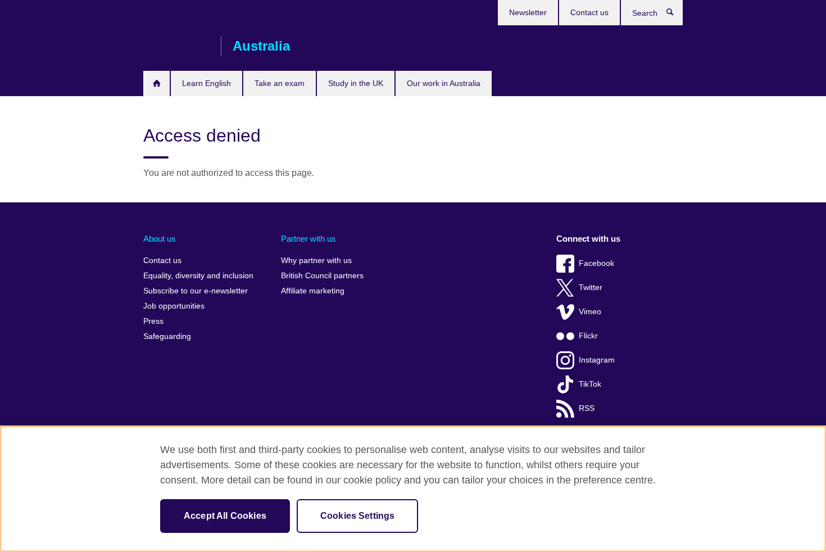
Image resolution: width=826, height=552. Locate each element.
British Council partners (322, 276)
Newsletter (528, 12)
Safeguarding (167, 336)
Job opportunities (174, 306)
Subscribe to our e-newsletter (195, 291)
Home (156, 83)
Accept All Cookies (225, 516)
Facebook (596, 263)
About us (159, 238)
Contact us (589, 12)
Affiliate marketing (312, 291)
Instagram (597, 360)
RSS (586, 408)
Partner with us (308, 238)
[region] (413, 489)
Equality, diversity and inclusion (198, 276)
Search (676, 14)
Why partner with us (316, 260)
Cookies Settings (357, 516)
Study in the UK (355, 83)
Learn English (206, 83)
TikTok (590, 384)
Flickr (588, 336)
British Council (176, 46)
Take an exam (280, 83)
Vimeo (590, 311)
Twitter (590, 287)
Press (153, 321)
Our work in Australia (443, 83)
